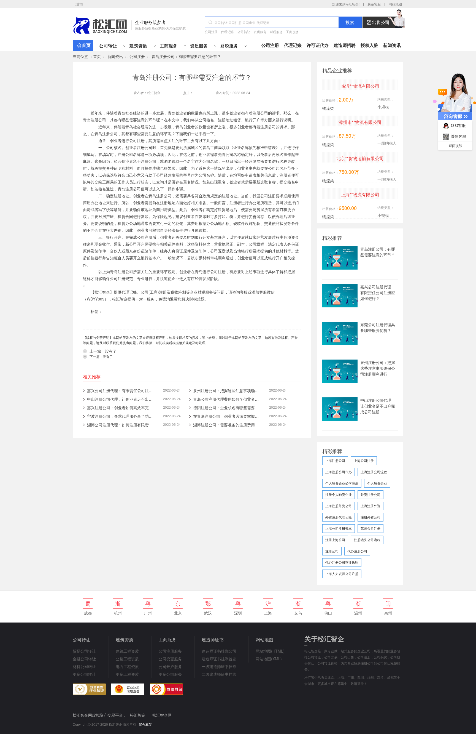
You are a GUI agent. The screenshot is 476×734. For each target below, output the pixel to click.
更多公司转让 (84, 674)
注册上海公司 (335, 539)
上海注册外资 (370, 505)
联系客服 (374, 4)
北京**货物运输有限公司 (360, 158)
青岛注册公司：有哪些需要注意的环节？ (377, 251)
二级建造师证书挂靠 (219, 674)
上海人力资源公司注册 (341, 573)
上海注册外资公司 (338, 505)
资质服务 (260, 31)
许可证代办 (318, 45)
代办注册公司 (357, 551)
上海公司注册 (364, 460)
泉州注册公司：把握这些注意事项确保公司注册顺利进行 (377, 368)
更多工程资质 (127, 674)
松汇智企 (153, 92)
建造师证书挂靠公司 (219, 651)
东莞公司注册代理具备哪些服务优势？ (377, 327)
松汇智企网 (162, 715)
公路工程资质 (127, 658)
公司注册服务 (170, 651)
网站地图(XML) (269, 658)
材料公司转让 (84, 666)
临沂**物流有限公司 (360, 86)
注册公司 (332, 551)
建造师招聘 (345, 45)
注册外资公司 (370, 517)
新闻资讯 (392, 45)
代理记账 (227, 31)
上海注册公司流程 (374, 471)
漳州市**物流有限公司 (360, 122)
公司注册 (211, 31)
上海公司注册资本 (338, 528)
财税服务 (276, 31)
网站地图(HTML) (270, 651)
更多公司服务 (170, 674)
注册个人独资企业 (338, 494)
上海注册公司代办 (338, 471)
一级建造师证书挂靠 (219, 666)
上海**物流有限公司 (360, 194)
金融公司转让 (84, 658)
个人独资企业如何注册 (341, 483)
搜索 (349, 22)
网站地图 (395, 4)
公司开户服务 (170, 666)
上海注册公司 (335, 460)
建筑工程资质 (127, 651)
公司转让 (243, 31)
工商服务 (292, 31)
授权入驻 (369, 45)
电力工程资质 (127, 666)
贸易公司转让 (84, 651)
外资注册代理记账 (338, 517)
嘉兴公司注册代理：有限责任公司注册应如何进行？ (377, 292)
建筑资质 (138, 45)
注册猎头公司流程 (367, 539)
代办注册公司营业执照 (341, 562)
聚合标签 (145, 725)
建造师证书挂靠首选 (219, 658)
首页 (86, 45)
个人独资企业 (377, 483)
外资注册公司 (370, 494)
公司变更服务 (170, 658)
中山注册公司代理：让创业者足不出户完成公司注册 (377, 405)
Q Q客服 (458, 125)
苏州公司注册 (370, 528)
